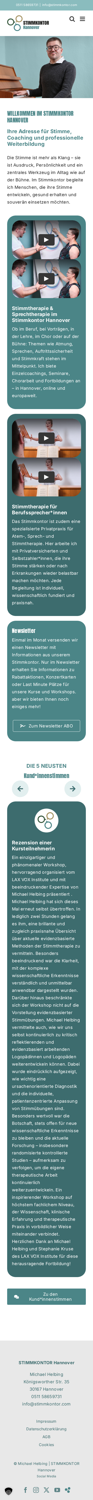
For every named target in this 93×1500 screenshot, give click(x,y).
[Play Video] (46, 240)
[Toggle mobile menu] (83, 19)
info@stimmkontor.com (59, 5)
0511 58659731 (27, 5)
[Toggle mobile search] (72, 19)
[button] (20, 788)
